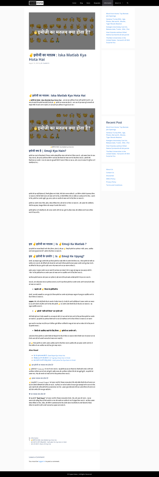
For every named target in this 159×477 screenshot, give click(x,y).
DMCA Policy (110, 179)
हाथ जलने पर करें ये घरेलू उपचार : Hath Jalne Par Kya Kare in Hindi (55, 360)
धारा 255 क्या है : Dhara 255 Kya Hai (41, 444)
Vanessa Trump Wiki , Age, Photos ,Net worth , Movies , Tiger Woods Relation (116, 21)
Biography (97, 3)
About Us (118, 3)
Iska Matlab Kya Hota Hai (48, 440)
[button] (127, 3)
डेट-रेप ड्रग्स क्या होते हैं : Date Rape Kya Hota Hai (49, 355)
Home (74, 3)
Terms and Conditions (114, 185)
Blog (81, 3)
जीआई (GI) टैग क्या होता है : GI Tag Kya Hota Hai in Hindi (52, 358)
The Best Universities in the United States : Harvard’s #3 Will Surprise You (118, 40)
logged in (41, 461)
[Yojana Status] (36, 3)
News (88, 3)
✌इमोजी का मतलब (35, 440)
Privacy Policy (111, 182)
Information (107, 3)
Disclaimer (110, 176)
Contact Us (110, 172)
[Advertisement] (62, 80)
